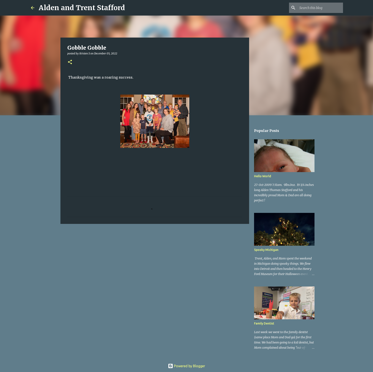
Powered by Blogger (189, 366)
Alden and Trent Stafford (82, 7)
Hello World (262, 176)
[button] (70, 62)
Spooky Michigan (266, 250)
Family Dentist (264, 323)
